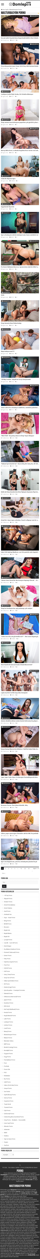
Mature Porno (8, 1038)
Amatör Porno (8, 901)
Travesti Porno (8, 1107)
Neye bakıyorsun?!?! (7, 351)
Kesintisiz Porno (8, 1003)
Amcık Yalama (8, 908)
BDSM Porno (7, 924)
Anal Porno (7, 911)
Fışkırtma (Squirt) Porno (11, 962)
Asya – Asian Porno (9, 917)
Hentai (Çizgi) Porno (10, 987)
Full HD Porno (8, 968)
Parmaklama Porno (9, 1060)
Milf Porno (7, 1044)
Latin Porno (7, 1019)
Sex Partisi (7, 1091)
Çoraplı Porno (8, 939)
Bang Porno (7, 920)
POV (5, 1072)
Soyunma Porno (8, 1101)
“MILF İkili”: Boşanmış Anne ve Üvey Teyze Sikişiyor (17, 436)
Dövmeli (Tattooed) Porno (11, 952)
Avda (2, 295)
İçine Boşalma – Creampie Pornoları (14, 990)
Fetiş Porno (7, 958)
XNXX (5, 1132)
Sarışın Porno (8, 1088)
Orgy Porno (7, 1056)
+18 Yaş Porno (8, 895)
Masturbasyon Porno (10, 1034)
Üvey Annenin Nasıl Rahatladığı (11, 323)
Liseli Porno (7, 1028)
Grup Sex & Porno (9, 977)
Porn (5, 1063)
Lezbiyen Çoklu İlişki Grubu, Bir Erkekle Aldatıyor (17, 94)
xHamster (7, 1129)
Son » (3, 873)
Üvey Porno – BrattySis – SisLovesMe (14, 1120)
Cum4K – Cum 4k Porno (11, 943)
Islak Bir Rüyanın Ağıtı (8, 178)
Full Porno (7, 971)
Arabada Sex (8, 914)
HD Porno (7, 984)
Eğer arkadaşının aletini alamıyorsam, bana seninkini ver (19, 235)
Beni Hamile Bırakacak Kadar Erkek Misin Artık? (16, 664)
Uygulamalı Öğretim (7, 207)
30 (28, 868)
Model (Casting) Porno (10, 1047)
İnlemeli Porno (8, 993)
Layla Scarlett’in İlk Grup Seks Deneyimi (14, 693)
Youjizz (6, 1142)
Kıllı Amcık (7, 1006)
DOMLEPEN (31, 1255)
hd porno (14, 1189)
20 (25, 868)
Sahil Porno (7, 1082)
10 (21, 868)
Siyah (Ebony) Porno (10, 1094)
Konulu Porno (8, 1012)
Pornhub (6, 1066)
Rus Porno (7, 1079)
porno (35, 1178)
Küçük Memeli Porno (10, 1015)
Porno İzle (7, 1069)
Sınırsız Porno (8, 1098)
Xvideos (6, 1136)
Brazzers (6, 927)
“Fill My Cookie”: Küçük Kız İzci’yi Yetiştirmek (16, 379)
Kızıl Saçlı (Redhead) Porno (11, 1009)
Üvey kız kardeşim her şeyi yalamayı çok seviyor (16, 608)
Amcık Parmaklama (9, 905)
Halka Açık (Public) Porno (11, 981)
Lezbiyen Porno (8, 1022)
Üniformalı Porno (9, 1113)
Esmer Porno (7, 955)
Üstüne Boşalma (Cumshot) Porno (14, 1117)
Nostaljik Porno (8, 1050)
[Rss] (20, 1165)
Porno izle (29, 1179)
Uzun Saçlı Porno (9, 1123)
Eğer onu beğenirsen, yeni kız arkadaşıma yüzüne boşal (19, 861)
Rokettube (7, 1075)
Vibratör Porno (8, 1126)
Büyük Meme (7, 933)
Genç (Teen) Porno (9, 974)
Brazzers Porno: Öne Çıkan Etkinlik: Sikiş (14, 805)
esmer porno (25, 1193)
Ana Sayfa (5, 9)
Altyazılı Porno (8, 898)
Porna (18, 1253)
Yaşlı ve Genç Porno (9, 1139)
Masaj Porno (7, 1031)
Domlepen (4, 1174)
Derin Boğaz (7, 946)
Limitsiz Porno (8, 1025)
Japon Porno (7, 1000)
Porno (20, 1171)
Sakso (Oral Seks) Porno (11, 1085)
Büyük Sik (6, 936)
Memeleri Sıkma (8, 1041)
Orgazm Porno (8, 1053)
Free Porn (7, 965)
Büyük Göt (7, 930)
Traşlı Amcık (7, 1104)
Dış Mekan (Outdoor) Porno (12, 949)
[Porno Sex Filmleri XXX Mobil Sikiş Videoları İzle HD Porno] (20, 3)
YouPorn (6, 1145)
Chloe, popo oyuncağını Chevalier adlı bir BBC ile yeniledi (19, 833)
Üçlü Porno (7, 1110)
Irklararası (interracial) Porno (12, 996)
